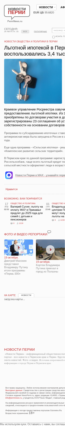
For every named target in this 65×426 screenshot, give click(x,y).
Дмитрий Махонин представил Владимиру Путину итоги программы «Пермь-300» (16, 265)
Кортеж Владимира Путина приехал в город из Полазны (48, 266)
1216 (21, 223)
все (25, 31)
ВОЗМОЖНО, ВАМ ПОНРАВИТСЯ (23, 198)
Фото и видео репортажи (25, 234)
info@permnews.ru (13, 398)
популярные (40, 31)
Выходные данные (13, 390)
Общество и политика (22, 203)
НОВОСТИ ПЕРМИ (19, 349)
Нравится (12, 189)
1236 (62, 220)
